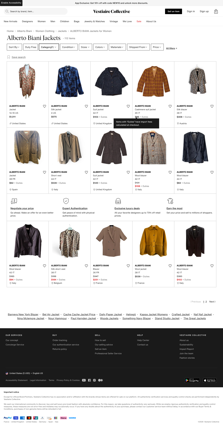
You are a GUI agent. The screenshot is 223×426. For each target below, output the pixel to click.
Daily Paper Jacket (110, 314)
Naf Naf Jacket (203, 314)
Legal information (38, 380)
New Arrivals (10, 21)
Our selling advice (104, 344)
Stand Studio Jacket (167, 318)
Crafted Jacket (181, 314)
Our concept (12, 340)
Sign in (191, 11)
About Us (151, 21)
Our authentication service (65, 344)
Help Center (143, 340)
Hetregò (131, 314)
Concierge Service (15, 344)
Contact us (142, 344)
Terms (51, 380)
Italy (56, 422)
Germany (42, 422)
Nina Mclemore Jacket (30, 318)
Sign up (204, 11)
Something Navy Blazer (136, 318)
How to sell (100, 340)
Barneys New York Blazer (23, 314)
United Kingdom (17, 422)
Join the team (186, 353)
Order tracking (59, 340)
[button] (216, 11)
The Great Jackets (195, 318)
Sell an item (173, 11)
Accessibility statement (16, 380)
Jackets (62, 31)
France (6, 422)
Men (53, 21)
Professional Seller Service (108, 353)
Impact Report (187, 349)
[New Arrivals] (19, 21)
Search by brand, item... (22, 11)
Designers (27, 21)
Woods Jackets (109, 318)
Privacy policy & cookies (68, 380)
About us (184, 340)
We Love (127, 21)
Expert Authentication (75, 208)
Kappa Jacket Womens (154, 314)
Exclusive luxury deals (127, 208)
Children (64, 21)
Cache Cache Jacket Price (79, 314)
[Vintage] (120, 21)
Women (42, 21)
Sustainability (186, 344)
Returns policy (59, 349)
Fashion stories (187, 358)
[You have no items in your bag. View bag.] (216, 11)
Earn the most (174, 208)
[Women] (48, 21)
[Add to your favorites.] (44, 106)
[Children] (71, 21)
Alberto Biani (24, 31)
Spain (50, 422)
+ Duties (103, 116)
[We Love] (134, 21)
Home (10, 31)
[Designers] (35, 21)
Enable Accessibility (11, 2)
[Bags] (82, 21)
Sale (139, 21)
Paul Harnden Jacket (83, 318)
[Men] (57, 21)
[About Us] (158, 21)
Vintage (114, 21)
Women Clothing (44, 31)
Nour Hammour (57, 318)
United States (31, 422)
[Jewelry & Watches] (107, 21)
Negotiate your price (22, 208)
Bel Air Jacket (50, 314)
